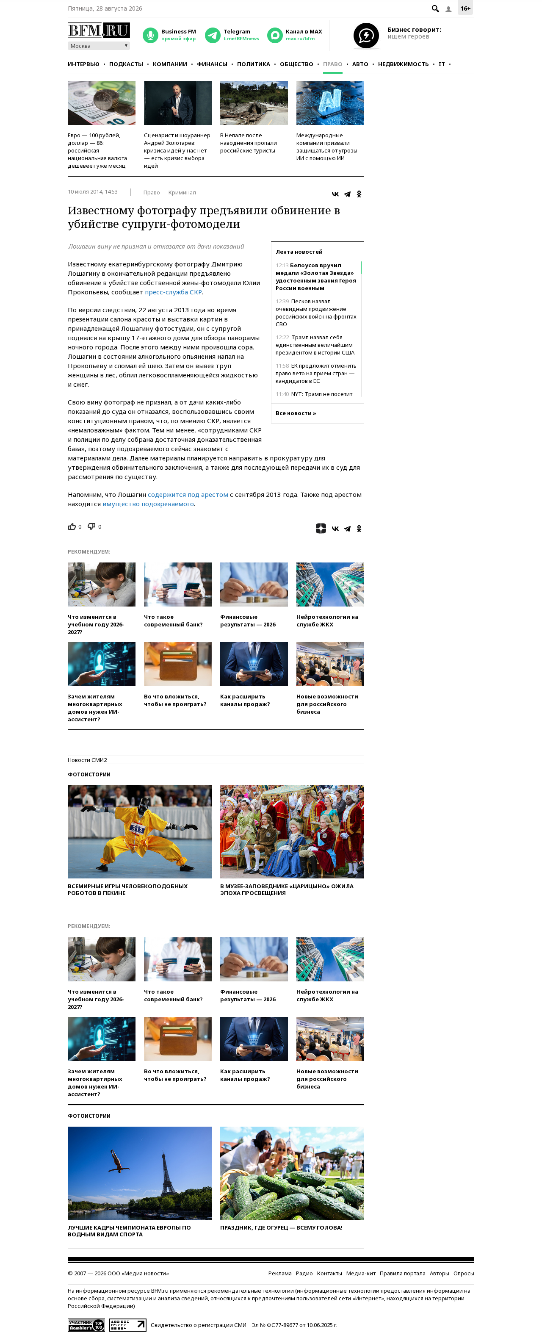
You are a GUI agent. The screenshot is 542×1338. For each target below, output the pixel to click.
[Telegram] (347, 194)
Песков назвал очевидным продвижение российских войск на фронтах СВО (316, 312)
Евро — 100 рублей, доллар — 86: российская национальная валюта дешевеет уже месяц (97, 150)
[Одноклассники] (359, 194)
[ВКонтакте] (335, 194)
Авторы (439, 1273)
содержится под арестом (188, 494)
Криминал (182, 192)
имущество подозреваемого (148, 503)
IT (442, 64)
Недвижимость (403, 64)
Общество (296, 64)
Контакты (329, 1273)
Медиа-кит (361, 1273)
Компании (170, 64)
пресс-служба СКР (173, 292)
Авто (360, 64)
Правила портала (403, 1273)
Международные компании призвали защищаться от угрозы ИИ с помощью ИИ (326, 146)
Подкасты (126, 64)
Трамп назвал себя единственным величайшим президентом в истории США (315, 344)
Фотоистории (89, 774)
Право (333, 64)
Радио (304, 1273)
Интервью (84, 64)
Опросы (464, 1273)
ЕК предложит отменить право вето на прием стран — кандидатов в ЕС (316, 373)
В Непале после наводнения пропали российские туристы (248, 142)
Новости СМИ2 (87, 760)
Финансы (212, 64)
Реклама (280, 1273)
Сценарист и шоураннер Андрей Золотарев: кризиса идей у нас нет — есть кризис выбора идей (177, 150)
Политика (253, 64)
